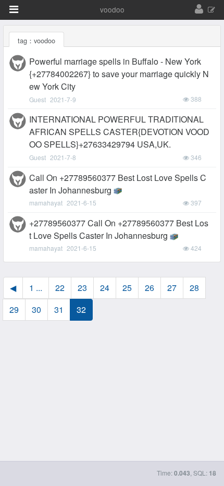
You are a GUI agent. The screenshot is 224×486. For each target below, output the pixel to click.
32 (81, 309)
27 (172, 288)
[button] (14, 9)
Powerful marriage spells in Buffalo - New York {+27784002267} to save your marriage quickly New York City (119, 73)
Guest (37, 99)
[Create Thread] (211, 10)
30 (36, 309)
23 (82, 288)
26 (149, 288)
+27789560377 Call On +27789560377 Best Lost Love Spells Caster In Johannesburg (118, 229)
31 (59, 309)
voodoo (112, 9)
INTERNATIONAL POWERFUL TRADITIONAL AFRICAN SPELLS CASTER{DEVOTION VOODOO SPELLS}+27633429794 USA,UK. (119, 131)
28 (194, 288)
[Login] (199, 9)
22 (60, 288)
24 (104, 288)
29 (14, 309)
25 (127, 288)
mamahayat (46, 202)
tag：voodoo (36, 40)
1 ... (35, 288)
